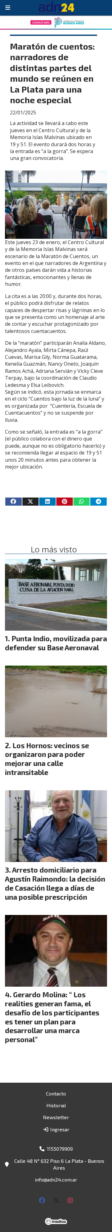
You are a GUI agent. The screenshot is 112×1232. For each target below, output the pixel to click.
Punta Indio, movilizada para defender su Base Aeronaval (56, 643)
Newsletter (56, 1117)
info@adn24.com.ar (56, 1179)
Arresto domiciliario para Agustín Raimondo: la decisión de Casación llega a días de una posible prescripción (55, 883)
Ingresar (59, 1129)
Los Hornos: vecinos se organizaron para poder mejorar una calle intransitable (47, 759)
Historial (56, 1105)
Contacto (56, 1093)
